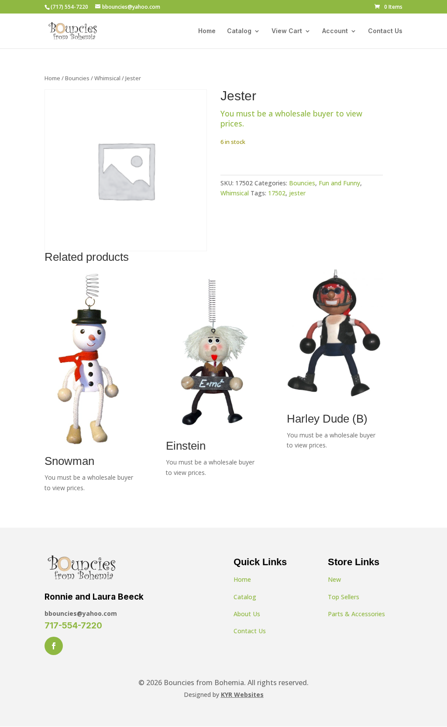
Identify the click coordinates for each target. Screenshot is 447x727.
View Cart (287, 31)
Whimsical (107, 78)
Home (207, 31)
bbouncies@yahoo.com (81, 613)
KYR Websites (242, 694)
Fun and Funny (339, 183)
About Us (247, 614)
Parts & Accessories (356, 614)
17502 (276, 193)
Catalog (239, 31)
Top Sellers (343, 597)
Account (335, 31)
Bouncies (77, 78)
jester (297, 193)
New (334, 579)
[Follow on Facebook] (54, 646)
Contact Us (385, 31)
